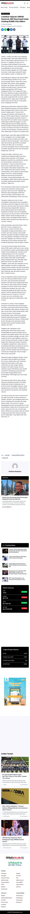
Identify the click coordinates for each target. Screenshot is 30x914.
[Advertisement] (15, 435)
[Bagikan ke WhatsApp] (5, 29)
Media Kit (3, 906)
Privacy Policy (4, 902)
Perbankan (22, 7)
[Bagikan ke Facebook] (2, 29)
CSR (17, 878)
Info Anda (18, 875)
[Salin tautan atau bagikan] (14, 29)
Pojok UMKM (19, 882)
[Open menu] (27, 3)
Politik (2, 884)
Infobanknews (19, 895)
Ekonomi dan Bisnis (13, 7)
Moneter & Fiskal (5, 878)
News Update (4, 7)
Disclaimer (3, 904)
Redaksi (3, 895)
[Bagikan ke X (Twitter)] (8, 29)
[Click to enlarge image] (15, 44)
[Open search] (24, 3)
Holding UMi (5, 458)
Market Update (4, 880)
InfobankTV (19, 902)
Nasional (5, 822)
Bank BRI (7, 455)
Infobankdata (19, 900)
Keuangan (6, 790)
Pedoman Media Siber (6, 897)
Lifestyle (18, 873)
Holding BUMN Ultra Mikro (18, 455)
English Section (19, 880)
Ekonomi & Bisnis (5, 882)
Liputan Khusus (19, 884)
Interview (18, 886)
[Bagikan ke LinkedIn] (11, 29)
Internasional (4, 889)
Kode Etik (3, 900)
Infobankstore (19, 897)
